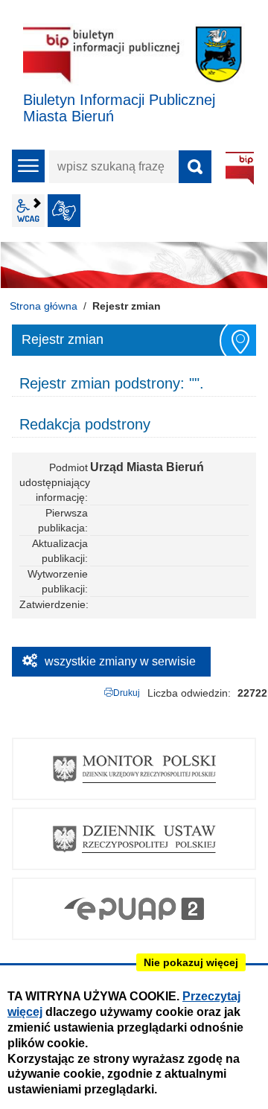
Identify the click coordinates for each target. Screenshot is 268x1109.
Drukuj (126, 693)
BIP (239, 168)
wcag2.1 (28, 210)
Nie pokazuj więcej (191, 962)
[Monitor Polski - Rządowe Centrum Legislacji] (134, 769)
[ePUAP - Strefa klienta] (134, 909)
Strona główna (43, 306)
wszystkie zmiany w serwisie (120, 661)
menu (28, 166)
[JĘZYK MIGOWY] (64, 210)
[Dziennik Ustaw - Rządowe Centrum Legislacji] (134, 839)
